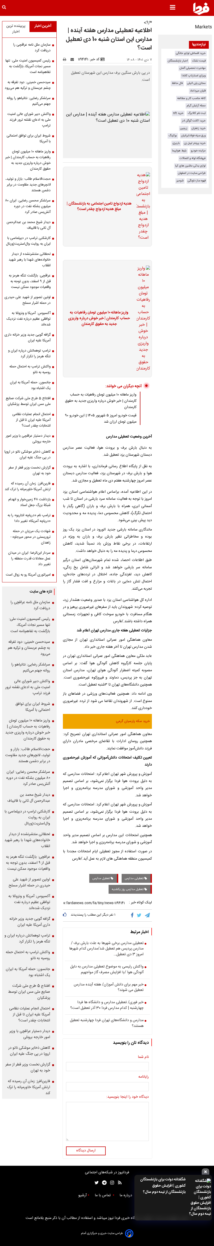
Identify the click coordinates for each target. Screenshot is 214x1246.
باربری (176, 143)
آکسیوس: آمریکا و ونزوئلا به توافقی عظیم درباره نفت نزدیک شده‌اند (29, 319)
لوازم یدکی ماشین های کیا (190, 165)
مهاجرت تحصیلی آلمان (193, 68)
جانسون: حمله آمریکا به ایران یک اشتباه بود (30, 385)
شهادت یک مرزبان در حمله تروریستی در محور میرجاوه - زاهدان (30, 537)
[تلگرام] (148, 915)
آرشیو (82, 1195)
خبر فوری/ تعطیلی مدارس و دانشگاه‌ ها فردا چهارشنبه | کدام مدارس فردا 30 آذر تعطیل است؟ (107, 1005)
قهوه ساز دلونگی (197, 180)
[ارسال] (73, 59)
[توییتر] (139, 915)
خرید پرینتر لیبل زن (195, 143)
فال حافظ (177, 83)
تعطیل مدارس (101, 878)
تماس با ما (103, 1195)
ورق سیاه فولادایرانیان (193, 135)
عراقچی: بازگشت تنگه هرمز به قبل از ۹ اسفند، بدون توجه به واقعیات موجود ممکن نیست (30, 281)
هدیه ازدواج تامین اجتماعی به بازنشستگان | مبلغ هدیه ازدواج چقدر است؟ (99, 206)
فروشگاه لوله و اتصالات (193, 158)
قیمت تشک (199, 60)
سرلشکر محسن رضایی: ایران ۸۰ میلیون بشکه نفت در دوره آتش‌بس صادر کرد (28, 206)
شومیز (179, 180)
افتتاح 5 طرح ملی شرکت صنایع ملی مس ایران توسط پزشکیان (28, 401)
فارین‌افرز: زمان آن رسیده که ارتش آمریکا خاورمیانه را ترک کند (28, 486)
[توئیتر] (95, 1182)
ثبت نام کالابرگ (197, 113)
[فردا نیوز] (201, 8)
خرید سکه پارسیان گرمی (133, 721)
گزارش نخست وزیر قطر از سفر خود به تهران (29, 470)
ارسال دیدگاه (86, 1151)
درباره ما (126, 1195)
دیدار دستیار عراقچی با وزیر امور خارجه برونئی (28, 439)
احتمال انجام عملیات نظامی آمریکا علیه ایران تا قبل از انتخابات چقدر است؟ (31, 420)
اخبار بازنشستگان (178, 60)
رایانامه (143, 1077)
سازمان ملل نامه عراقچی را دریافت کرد (32, 47)
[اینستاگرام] (111, 1182)
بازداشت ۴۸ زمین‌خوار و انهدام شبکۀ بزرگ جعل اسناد (29, 502)
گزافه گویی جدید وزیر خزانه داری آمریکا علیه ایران (27, 337)
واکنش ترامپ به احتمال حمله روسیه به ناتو (30, 369)
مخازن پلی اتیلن (196, 83)
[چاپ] (66, 59)
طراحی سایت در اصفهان (192, 173)
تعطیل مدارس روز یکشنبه (128, 889)
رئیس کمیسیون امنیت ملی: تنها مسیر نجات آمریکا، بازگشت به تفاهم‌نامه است (28, 66)
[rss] (118, 1182)
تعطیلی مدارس (134, 878)
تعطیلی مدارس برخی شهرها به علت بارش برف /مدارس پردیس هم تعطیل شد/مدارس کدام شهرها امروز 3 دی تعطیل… (106, 949)
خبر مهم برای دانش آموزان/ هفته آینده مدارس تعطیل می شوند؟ (109, 987)
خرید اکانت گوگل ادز (194, 120)
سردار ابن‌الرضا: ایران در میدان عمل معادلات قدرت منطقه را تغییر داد (29, 558)
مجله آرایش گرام (196, 105)
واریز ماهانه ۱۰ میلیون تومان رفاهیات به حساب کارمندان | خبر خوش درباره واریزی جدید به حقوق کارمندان (99, 318)
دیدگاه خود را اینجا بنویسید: (127, 1097)
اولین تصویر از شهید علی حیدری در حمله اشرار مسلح (27, 300)
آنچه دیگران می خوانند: (123, 386)
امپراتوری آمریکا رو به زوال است (28, 575)
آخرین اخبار (42, 26)
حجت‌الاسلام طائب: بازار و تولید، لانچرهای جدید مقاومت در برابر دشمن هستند (28, 184)
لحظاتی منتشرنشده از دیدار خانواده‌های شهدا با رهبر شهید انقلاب (30, 259)
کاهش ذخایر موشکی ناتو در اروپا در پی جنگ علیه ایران (27, 454)
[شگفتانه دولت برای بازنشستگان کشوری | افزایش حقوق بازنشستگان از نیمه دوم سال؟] (200, 1198)
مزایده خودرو (198, 150)
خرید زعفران (199, 128)
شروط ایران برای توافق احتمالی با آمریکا (29, 138)
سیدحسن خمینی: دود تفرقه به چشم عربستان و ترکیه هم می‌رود (28, 85)
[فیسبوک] (133, 915)
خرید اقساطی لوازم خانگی (191, 53)
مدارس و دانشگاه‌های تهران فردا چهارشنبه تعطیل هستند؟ (107, 1023)
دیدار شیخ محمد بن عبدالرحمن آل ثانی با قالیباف (29, 225)
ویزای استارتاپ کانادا (194, 75)
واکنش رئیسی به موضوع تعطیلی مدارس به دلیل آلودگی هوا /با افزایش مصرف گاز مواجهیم (107, 969)
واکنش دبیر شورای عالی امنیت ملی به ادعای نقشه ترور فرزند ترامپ (29, 119)
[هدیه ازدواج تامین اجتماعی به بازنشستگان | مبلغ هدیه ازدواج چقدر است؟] (141, 206)
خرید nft (178, 113)
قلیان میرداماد (198, 90)
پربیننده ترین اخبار (15, 29)
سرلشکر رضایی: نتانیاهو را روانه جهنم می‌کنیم (29, 101)
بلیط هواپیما (179, 150)
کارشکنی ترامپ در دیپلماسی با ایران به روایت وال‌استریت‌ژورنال (28, 241)
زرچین (183, 128)
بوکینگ (173, 135)
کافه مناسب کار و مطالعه (191, 98)
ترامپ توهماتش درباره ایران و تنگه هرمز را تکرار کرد (29, 353)
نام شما (143, 1057)
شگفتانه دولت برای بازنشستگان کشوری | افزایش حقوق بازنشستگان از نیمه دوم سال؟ (163, 1185)
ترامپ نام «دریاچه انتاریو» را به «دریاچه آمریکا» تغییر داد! (29, 518)
